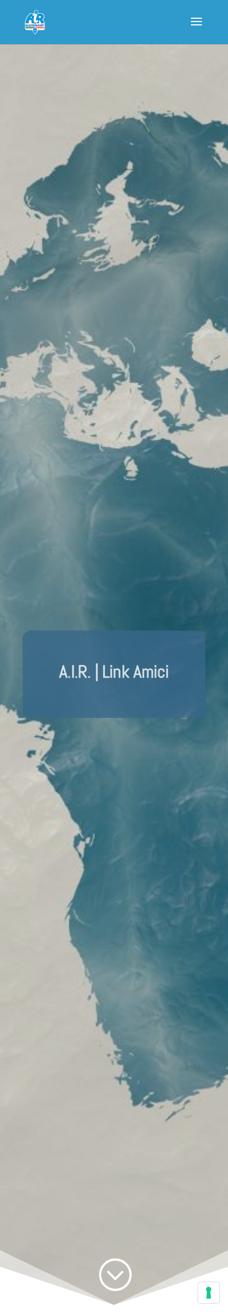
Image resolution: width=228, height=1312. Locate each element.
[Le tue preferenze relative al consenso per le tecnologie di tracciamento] (208, 1292)
